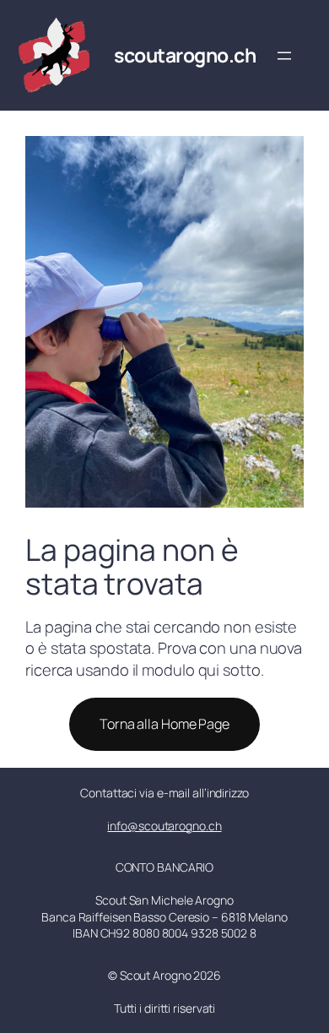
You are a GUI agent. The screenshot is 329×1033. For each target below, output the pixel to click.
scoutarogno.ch (185, 54)
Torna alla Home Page (164, 724)
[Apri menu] (284, 56)
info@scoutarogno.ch (164, 826)
